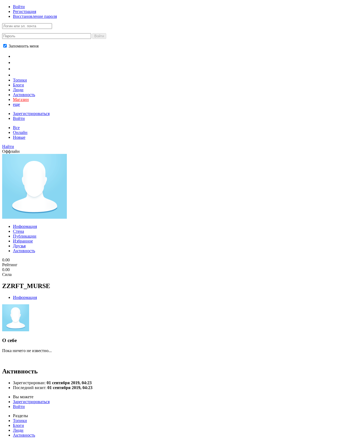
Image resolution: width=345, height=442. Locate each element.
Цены (19, 62)
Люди (18, 89)
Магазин (21, 99)
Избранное (23, 241)
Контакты (24, 68)
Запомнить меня (23, 46)
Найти (8, 146)
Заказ (19, 74)
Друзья (19, 246)
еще (16, 104)
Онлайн (20, 132)
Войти (19, 6)
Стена (18, 231)
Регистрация (24, 11)
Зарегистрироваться (31, 113)
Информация (25, 226)
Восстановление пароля (35, 16)
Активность (24, 94)
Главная (22, 56)
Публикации (24, 236)
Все (16, 127)
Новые (19, 137)
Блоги (18, 85)
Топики (20, 80)
